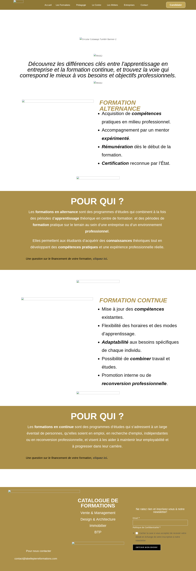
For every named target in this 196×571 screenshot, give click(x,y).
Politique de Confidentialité (147, 527)
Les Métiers (112, 5)
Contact (144, 5)
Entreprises (129, 5)
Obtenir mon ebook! (147, 547)
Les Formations (63, 5)
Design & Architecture (98, 519)
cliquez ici (99, 258)
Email (136, 518)
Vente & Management (97, 513)
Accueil (48, 5)
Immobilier (98, 526)
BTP (97, 532)
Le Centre (96, 5)
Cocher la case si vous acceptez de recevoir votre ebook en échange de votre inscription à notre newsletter (161, 537)
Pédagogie (81, 5)
